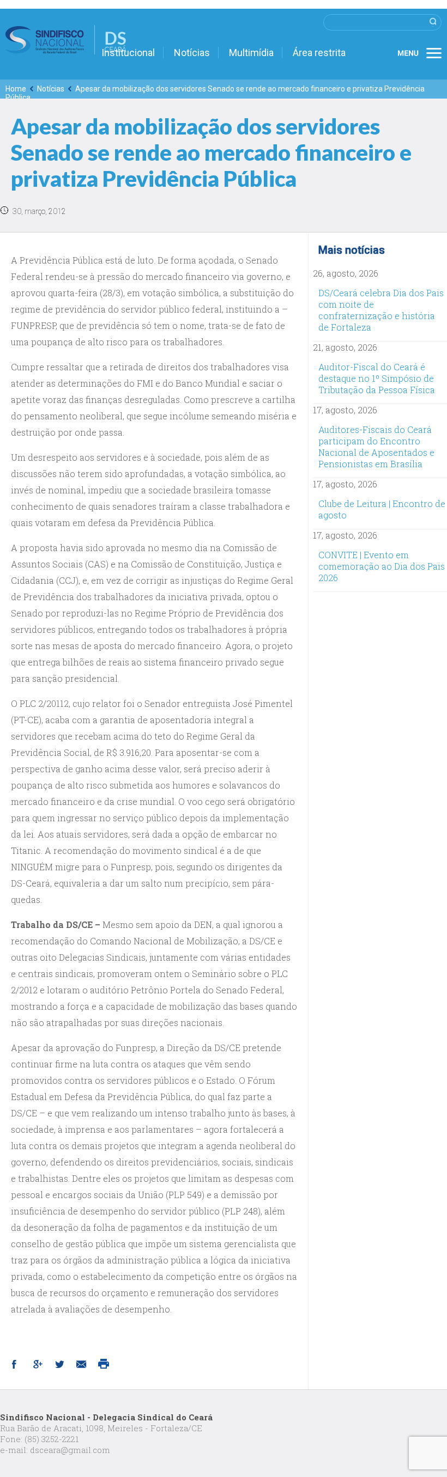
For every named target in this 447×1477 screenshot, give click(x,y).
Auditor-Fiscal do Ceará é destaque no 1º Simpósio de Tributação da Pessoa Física (376, 378)
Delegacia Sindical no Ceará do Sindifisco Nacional (65, 39)
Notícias (192, 52)
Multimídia (251, 52)
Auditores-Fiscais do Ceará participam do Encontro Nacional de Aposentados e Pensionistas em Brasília (376, 446)
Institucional (128, 52)
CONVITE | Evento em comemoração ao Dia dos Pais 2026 (381, 566)
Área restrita (319, 52)
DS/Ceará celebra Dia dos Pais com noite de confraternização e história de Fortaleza (381, 310)
